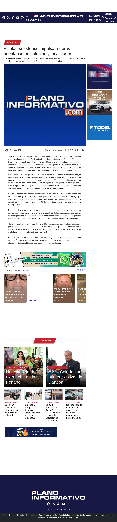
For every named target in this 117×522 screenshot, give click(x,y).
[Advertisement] (45, 319)
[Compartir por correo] (19, 150)
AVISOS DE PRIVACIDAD (68, 518)
